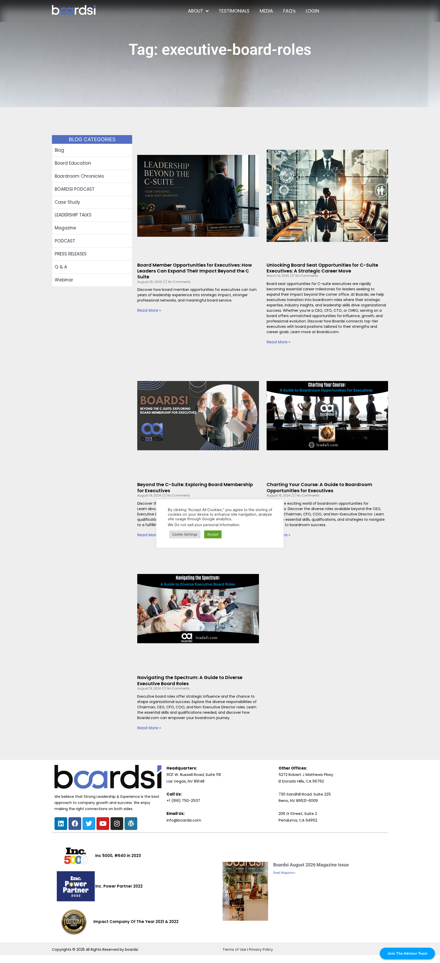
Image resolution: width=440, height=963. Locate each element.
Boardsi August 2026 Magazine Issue (311, 864)
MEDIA (266, 11)
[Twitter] (88, 823)
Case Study (67, 202)
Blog (59, 150)
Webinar (64, 280)
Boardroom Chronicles (79, 176)
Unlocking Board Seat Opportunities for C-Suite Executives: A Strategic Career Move (322, 268)
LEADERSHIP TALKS (73, 215)
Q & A (61, 267)
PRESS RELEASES (71, 254)
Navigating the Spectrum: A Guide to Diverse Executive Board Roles (189, 680)
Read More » (149, 310)
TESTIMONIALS (234, 11)
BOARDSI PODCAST (74, 189)
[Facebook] (74, 823)
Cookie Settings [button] (184, 534)
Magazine (65, 228)
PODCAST (65, 241)
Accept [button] (212, 534)
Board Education (73, 163)
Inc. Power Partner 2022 (119, 886)
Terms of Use (234, 949)
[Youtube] (103, 823)
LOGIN (312, 11)
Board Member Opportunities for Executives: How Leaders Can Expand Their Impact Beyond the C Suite (194, 271)
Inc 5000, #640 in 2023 (118, 855)
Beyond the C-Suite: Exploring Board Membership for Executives (195, 487)
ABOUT (195, 11)
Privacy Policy (261, 949)
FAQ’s (289, 11)
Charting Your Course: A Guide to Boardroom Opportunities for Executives (319, 487)
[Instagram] (117, 823)
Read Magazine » (284, 873)
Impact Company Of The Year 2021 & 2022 (135, 921)
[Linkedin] (60, 823)
